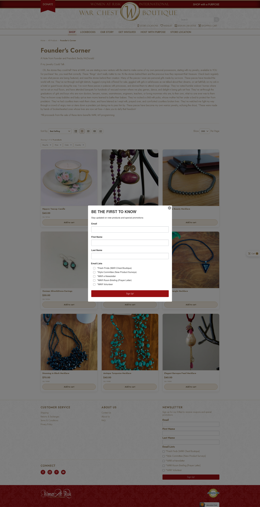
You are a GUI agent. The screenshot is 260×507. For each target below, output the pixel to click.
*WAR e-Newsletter (106, 276)
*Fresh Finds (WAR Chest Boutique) (114, 268)
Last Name (96, 250)
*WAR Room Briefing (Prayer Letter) (114, 280)
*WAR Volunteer (105, 284)
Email (94, 224)
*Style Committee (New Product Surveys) (117, 272)
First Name (96, 237)
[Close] (169, 208)
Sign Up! (130, 293)
